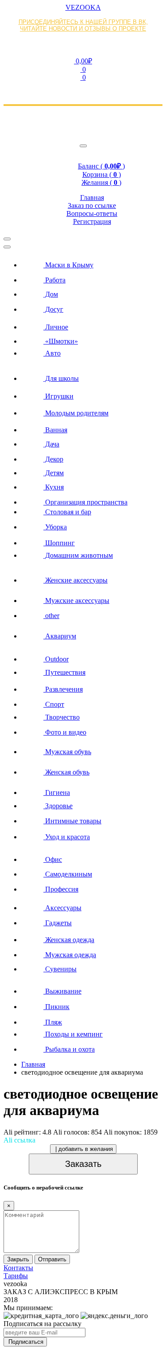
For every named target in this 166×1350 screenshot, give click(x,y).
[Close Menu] (7, 247)
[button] (83, 61)
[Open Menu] (7, 239)
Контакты (18, 1268)
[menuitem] (91, 262)
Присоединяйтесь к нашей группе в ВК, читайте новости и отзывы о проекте (83, 25)
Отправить (52, 1259)
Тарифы (16, 1276)
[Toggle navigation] (83, 146)
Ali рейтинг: (27, 1132)
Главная (33, 1064)
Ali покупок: (131, 1132)
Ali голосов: (77, 1132)
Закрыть (18, 1259)
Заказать (83, 1164)
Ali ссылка (19, 1140)
